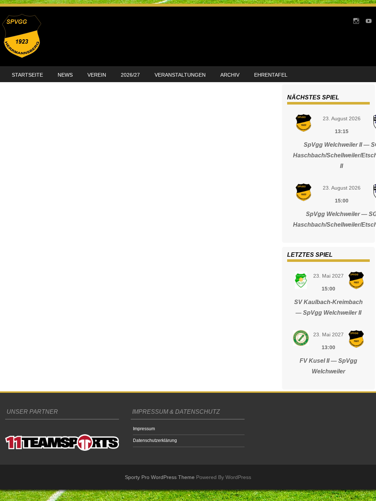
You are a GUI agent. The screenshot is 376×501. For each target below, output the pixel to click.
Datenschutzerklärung (155, 440)
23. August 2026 (342, 118)
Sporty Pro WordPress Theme (160, 477)
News (65, 75)
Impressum (144, 428)
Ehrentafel (271, 75)
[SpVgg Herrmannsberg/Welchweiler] (21, 56)
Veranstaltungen (180, 75)
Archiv (229, 75)
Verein (96, 75)
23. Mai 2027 (328, 276)
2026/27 (130, 75)
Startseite (27, 75)
